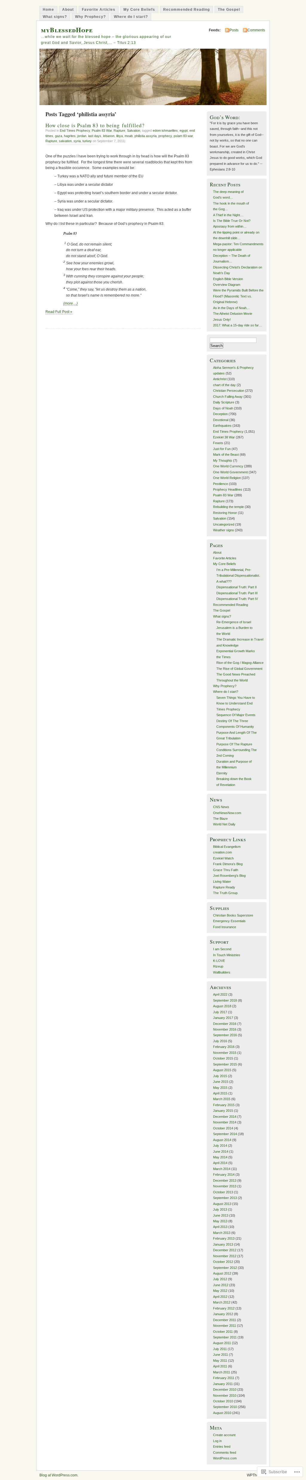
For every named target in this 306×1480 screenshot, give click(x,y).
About (68, 9)
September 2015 (225, 1064)
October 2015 (223, 1058)
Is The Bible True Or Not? (231, 220)
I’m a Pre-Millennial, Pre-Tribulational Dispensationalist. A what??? (238, 575)
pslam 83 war (183, 136)
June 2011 (220, 1354)
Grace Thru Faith (225, 870)
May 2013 (220, 1221)
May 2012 (220, 1290)
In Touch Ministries (226, 955)
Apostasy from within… (230, 226)
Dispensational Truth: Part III (237, 593)
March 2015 (221, 1099)
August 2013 (222, 1204)
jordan (81, 136)
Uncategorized (223, 524)
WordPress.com (225, 1458)
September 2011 (225, 1337)
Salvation (133, 130)
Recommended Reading (186, 9)
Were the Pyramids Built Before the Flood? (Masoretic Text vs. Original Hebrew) (238, 296)
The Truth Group (225, 893)
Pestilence (220, 484)
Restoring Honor (225, 513)
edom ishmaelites (165, 130)
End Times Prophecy (75, 130)
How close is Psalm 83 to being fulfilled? (95, 125)
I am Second (222, 949)
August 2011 (222, 1343)
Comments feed (224, 1452)
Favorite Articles (98, 9)
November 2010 (224, 1395)
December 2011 (224, 1320)
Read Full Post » (58, 312)
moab (129, 136)
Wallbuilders (221, 972)
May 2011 (220, 1360)
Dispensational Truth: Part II (236, 587)
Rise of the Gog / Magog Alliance (240, 662)
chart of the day (224, 385)
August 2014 (222, 1140)
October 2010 (223, 1401)
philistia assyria (145, 136)
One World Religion (227, 478)
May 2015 (220, 1087)
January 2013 (223, 1244)
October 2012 (223, 1261)
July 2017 (220, 1012)
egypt (184, 130)
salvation (65, 141)
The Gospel (229, 9)
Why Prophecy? (90, 17)
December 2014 (224, 1116)
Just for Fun (222, 449)
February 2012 (224, 1308)
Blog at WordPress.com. (58, 1475)
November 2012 (224, 1256)
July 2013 (220, 1209)
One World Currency (228, 466)
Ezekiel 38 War (224, 437)
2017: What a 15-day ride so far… (237, 325)
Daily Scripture (223, 402)
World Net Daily (224, 824)
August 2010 (222, 1413)
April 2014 (220, 1163)
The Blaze (220, 818)
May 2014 (220, 1157)
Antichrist (220, 379)
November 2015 (224, 1052)
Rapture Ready (224, 887)
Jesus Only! (222, 319)
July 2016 (220, 1041)
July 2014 (220, 1145)
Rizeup (218, 966)
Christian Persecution (228, 390)
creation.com (222, 852)
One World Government (230, 472)
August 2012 (222, 1273)
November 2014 (224, 1122)
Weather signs (223, 530)
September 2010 (225, 1407)
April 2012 (220, 1296)
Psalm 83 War (102, 130)
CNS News (221, 807)
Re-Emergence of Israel (233, 622)
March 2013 (221, 1233)
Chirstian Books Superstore (233, 915)
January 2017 (223, 1018)
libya (119, 136)
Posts (234, 30)
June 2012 (220, 1285)
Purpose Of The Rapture (234, 744)
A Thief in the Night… (228, 215)
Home (48, 9)
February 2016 (224, 1046)
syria (77, 141)
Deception (220, 414)
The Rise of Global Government (239, 668)
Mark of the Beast (226, 454)
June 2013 (220, 1215)
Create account (224, 1435)
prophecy (165, 136)
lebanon (108, 136)
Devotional (220, 420)
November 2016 (224, 1029)
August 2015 (222, 1070)
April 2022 (220, 994)
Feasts (218, 443)
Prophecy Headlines (227, 489)
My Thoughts (222, 460)
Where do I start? (131, 17)
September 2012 (225, 1267)
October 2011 (223, 1331)
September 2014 (225, 1134)
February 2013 (224, 1238)
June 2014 (220, 1151)
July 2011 (220, 1349)
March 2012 (221, 1302)
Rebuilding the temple (228, 507)
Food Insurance (224, 927)
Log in (217, 1441)
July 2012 (220, 1279)
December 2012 (224, 1250)
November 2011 (224, 1325)
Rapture (119, 130)
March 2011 (221, 1372)
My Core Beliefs (139, 9)
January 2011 (223, 1384)
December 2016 (224, 1023)
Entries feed (221, 1446)
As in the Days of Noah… (231, 308)
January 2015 (223, 1110)
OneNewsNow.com (227, 813)
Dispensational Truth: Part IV (237, 599)
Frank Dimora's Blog (228, 864)
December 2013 (224, 1180)
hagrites (70, 136)
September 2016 (225, 1035)
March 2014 (221, 1169)
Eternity (221, 773)
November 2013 (224, 1186)
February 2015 (224, 1105)
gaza (58, 136)
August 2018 (222, 1006)
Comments (256, 30)
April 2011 (220, 1366)
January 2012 (223, 1314)
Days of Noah (223, 408)
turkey (87, 141)
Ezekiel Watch (223, 858)
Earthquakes (222, 425)
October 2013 (223, 1192)
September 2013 (225, 1198)
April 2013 (220, 1227)
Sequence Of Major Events (235, 715)
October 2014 (223, 1128)
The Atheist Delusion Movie (232, 313)
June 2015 (220, 1081)
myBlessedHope (67, 29)
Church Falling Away (228, 396)
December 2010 (224, 1389)
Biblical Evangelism (227, 846)
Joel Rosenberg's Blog (229, 875)
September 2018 (225, 1000)
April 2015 (220, 1093)
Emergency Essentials (229, 921)
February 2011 (223, 1378)
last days (94, 136)
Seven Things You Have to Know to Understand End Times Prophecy (235, 703)
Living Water (222, 881)
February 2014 (224, 1174)
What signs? (55, 17)
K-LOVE (219, 960)
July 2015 (220, 1076)
